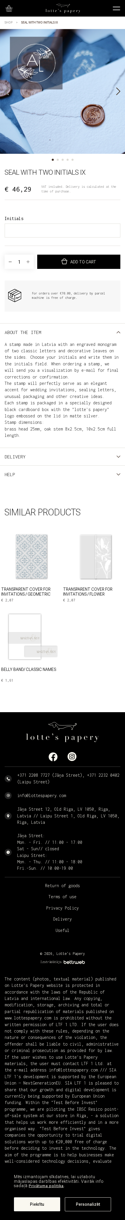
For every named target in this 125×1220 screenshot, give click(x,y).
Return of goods (62, 885)
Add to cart (83, 262)
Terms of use (62, 896)
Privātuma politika (46, 1186)
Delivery (62, 919)
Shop (8, 22)
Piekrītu (37, 1204)
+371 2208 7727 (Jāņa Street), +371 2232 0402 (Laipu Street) (68, 778)
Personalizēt (88, 1204)
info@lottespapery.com (41, 795)
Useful (62, 930)
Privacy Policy (62, 907)
